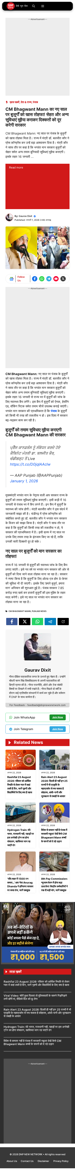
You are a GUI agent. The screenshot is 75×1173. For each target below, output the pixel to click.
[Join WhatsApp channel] (41, 278)
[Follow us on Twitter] (63, 278)
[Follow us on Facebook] (34, 278)
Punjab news (39, 611)
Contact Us (27, 1161)
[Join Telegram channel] (49, 278)
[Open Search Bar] (34, 6)
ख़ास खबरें (14, 102)
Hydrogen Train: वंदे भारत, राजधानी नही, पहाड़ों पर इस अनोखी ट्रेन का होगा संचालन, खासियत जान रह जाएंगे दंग (20, 837)
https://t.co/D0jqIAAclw (30, 464)
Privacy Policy (60, 1161)
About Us (12, 1161)
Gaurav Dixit (25, 216)
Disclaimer (44, 1161)
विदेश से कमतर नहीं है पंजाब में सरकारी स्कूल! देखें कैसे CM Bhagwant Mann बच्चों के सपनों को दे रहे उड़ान (32, 1042)
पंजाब (35, 102)
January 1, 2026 (24, 481)
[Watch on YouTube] (56, 278)
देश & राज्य (26, 102)
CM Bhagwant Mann (20, 611)
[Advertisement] (37, 58)
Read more (16, 167)
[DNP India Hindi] (17, 6)
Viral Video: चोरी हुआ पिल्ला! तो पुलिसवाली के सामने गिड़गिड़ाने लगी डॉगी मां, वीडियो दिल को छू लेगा (35, 997)
